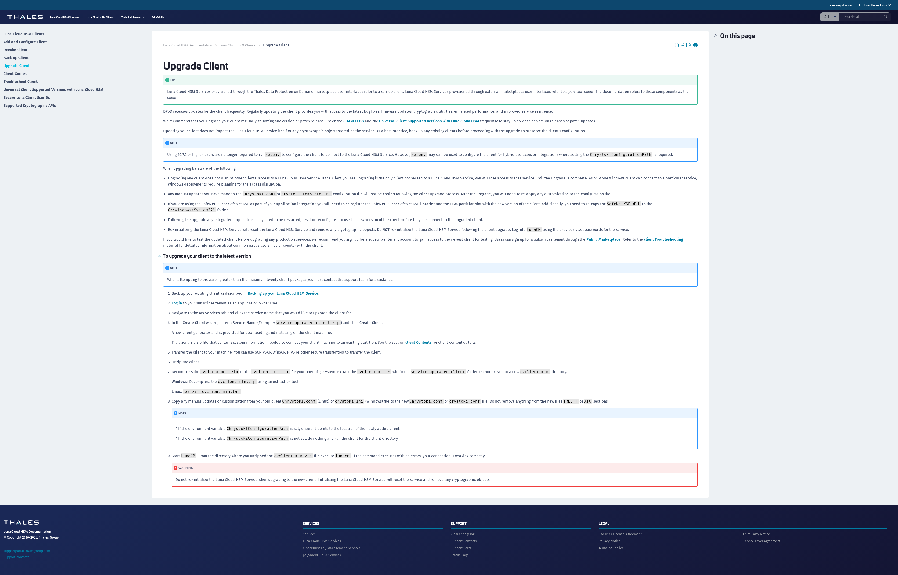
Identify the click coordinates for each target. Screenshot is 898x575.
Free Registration (840, 5)
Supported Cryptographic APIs (30, 105)
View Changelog (462, 534)
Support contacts (16, 557)
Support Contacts (464, 541)
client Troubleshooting (663, 239)
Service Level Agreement (761, 541)
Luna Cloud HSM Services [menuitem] (64, 17)
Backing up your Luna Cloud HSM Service (283, 293)
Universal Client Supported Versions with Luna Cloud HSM (54, 89)
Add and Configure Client (25, 42)
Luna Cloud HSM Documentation (187, 45)
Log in (177, 303)
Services (311, 523)
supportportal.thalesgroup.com (27, 551)
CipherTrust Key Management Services (332, 548)
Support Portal (461, 548)
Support (459, 523)
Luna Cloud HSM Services (322, 541)
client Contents (418, 342)
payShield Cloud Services (322, 555)
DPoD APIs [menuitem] (158, 17)
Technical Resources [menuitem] (133, 17)
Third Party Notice (756, 534)
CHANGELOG (353, 121)
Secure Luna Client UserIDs (27, 97)
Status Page (460, 555)
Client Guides (15, 73)
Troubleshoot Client (21, 81)
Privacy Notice (609, 541)
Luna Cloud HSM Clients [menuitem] (100, 17)
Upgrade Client (16, 65)
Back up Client (16, 58)
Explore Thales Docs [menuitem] (873, 5)
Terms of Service (611, 548)
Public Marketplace (604, 239)
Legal (604, 523)
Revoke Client (15, 50)
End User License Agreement (620, 534)
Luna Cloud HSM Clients (24, 34)
